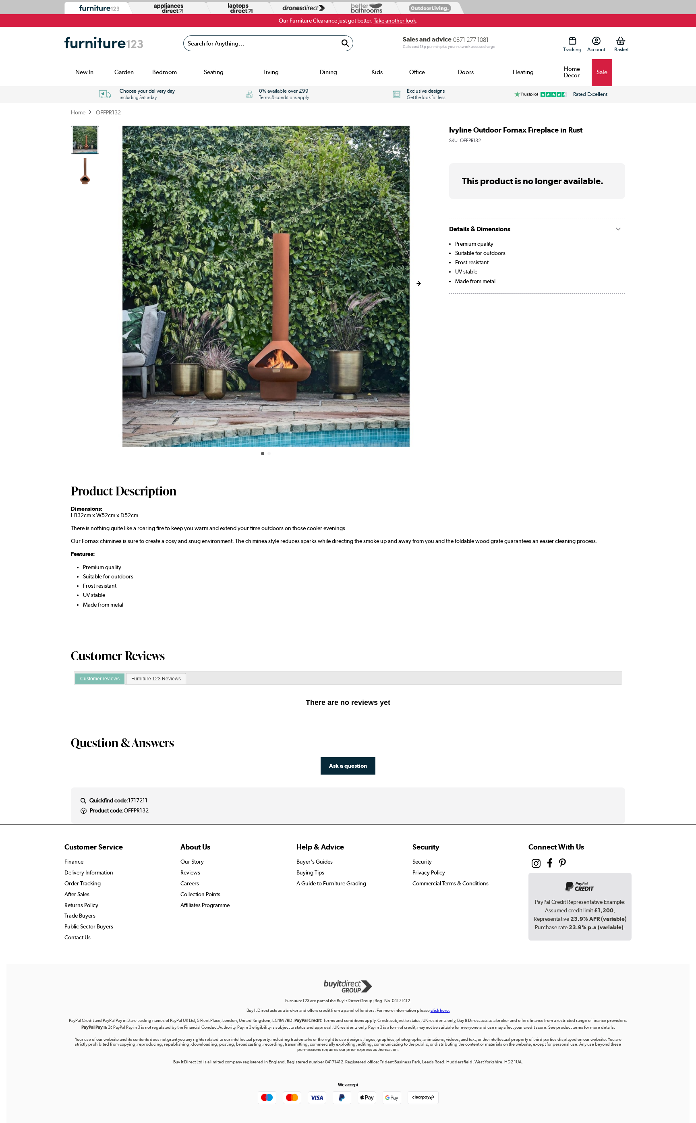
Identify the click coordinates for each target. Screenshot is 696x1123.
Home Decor (572, 72)
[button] (418, 283)
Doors (466, 72)
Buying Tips (310, 872)
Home (78, 112)
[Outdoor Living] (428, 8)
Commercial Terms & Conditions (450, 883)
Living (271, 72)
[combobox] (268, 43)
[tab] (100, 679)
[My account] (596, 41)
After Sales (76, 894)
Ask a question (348, 765)
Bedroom (164, 72)
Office (417, 72)
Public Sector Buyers (88, 926)
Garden (124, 72)
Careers (189, 883)
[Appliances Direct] (168, 8)
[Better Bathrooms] (365, 8)
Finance (73, 861)
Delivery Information (88, 872)
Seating (214, 72)
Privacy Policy (428, 872)
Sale (602, 72)
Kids (377, 72)
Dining (328, 72)
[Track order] (572, 41)
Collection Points (200, 894)
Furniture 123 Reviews (156, 679)
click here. (440, 1010)
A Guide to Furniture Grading (331, 883)
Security (422, 861)
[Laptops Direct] (238, 8)
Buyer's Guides (314, 861)
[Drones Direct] (301, 8)
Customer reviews (100, 679)
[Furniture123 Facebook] (550, 864)
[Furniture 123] (97, 8)
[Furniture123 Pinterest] (562, 864)
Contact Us (77, 937)
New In (84, 72)
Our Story (192, 861)
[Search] (345, 43)
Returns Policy (81, 905)
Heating (523, 72)
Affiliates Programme (205, 905)
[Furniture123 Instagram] (536, 865)
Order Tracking (82, 883)
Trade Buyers (79, 915)
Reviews (190, 872)
